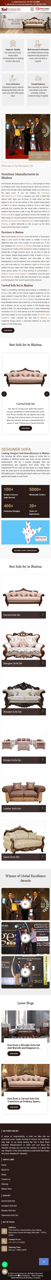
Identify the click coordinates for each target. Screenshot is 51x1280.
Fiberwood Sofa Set (9, 1215)
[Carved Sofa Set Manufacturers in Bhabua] (26, 375)
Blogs (3, 1174)
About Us (5, 1170)
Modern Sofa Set (8, 1210)
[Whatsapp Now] (5, 1264)
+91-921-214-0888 (17, 1242)
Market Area (6, 1189)
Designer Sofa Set (9, 1206)
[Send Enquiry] (5, 1272)
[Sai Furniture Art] (11, 9)
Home (3, 1165)
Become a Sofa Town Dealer (25, 550)
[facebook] (44, 1261)
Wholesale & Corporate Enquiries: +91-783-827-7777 (26, 4)
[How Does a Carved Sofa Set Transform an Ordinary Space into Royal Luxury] (25, 1080)
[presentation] (4, 394)
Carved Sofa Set (25, 404)
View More (8, 330)
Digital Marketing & (18, 1278)
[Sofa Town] (43, 9)
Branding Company (33, 1278)
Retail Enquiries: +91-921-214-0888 (26, 2)
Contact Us (5, 1179)
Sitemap (4, 1184)
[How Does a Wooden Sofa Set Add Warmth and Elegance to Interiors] (25, 1026)
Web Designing (37, 1276)
